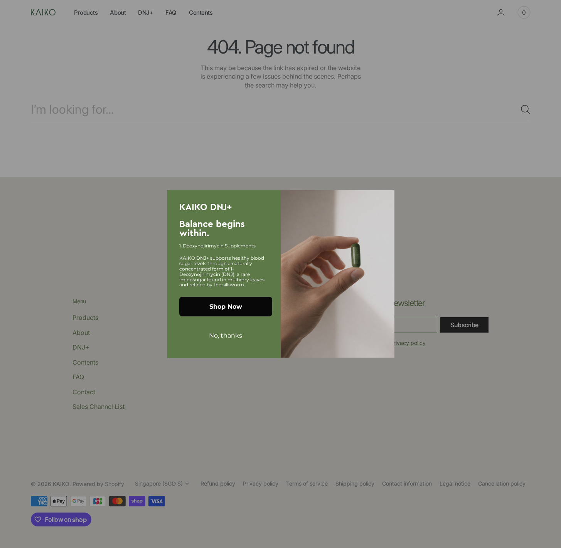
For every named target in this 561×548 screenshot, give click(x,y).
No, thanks (225, 335)
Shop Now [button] (225, 306)
